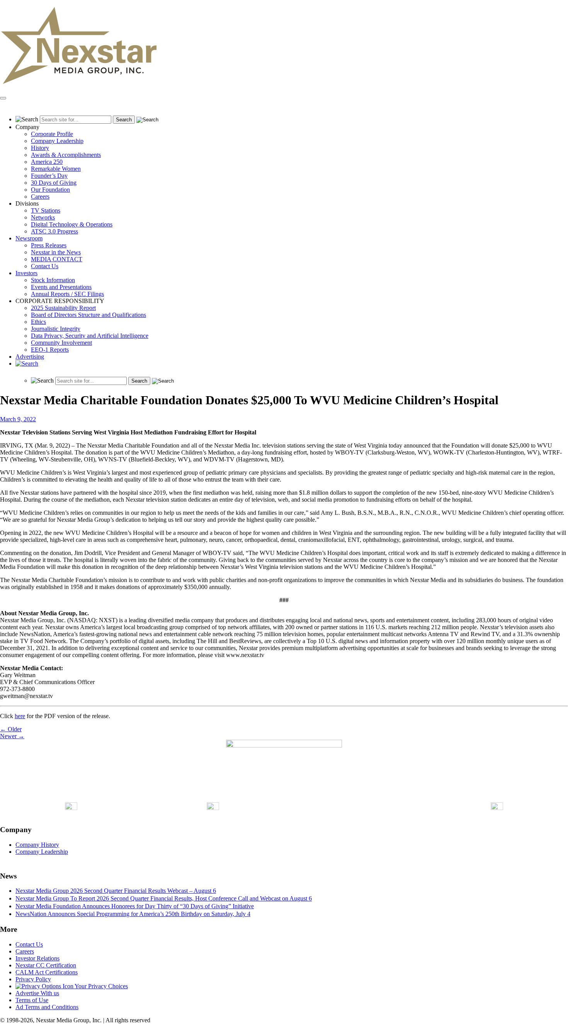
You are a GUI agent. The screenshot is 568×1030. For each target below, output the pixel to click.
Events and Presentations (61, 287)
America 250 (47, 161)
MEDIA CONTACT (56, 259)
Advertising (29, 356)
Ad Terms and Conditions (46, 1007)
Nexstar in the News (56, 252)
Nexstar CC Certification (45, 965)
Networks (43, 217)
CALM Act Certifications (46, 972)
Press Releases (48, 245)
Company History (37, 844)
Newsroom (29, 238)
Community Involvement (61, 342)
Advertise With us (37, 993)
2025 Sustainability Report (63, 308)
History (40, 148)
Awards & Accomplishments (66, 155)
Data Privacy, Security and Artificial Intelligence (89, 335)
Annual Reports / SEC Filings (67, 294)
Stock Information (53, 280)
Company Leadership (57, 141)
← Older (11, 729)
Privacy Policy (33, 979)
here (20, 716)
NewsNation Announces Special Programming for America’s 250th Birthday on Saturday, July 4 (132, 914)
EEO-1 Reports (50, 349)
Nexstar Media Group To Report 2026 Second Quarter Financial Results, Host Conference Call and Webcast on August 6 (163, 898)
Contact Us (44, 266)
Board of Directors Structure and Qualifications (88, 315)
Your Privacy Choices (100, 986)
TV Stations (45, 210)
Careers (40, 196)
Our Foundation (50, 189)
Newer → (12, 736)
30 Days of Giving (54, 182)
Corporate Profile (52, 134)
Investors (26, 273)
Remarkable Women (56, 168)
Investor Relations (37, 958)
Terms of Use (31, 1000)
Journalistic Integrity (55, 328)
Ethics (38, 321)
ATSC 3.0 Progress (54, 231)
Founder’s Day (49, 175)
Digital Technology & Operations (71, 224)
